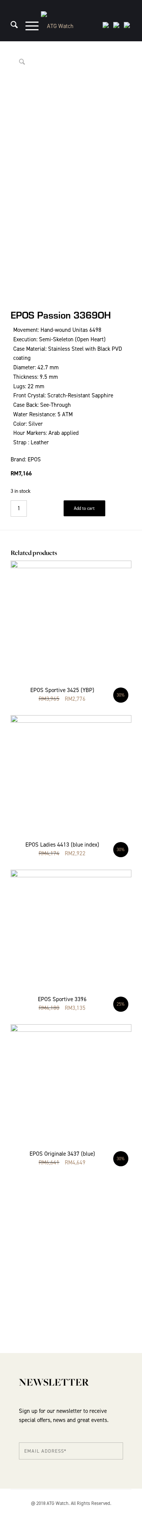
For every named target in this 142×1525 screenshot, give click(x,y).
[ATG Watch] (71, 26)
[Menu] (28, 26)
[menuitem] (10, 26)
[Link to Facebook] (125, 1511)
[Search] (10, 26)
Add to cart (84, 508)
